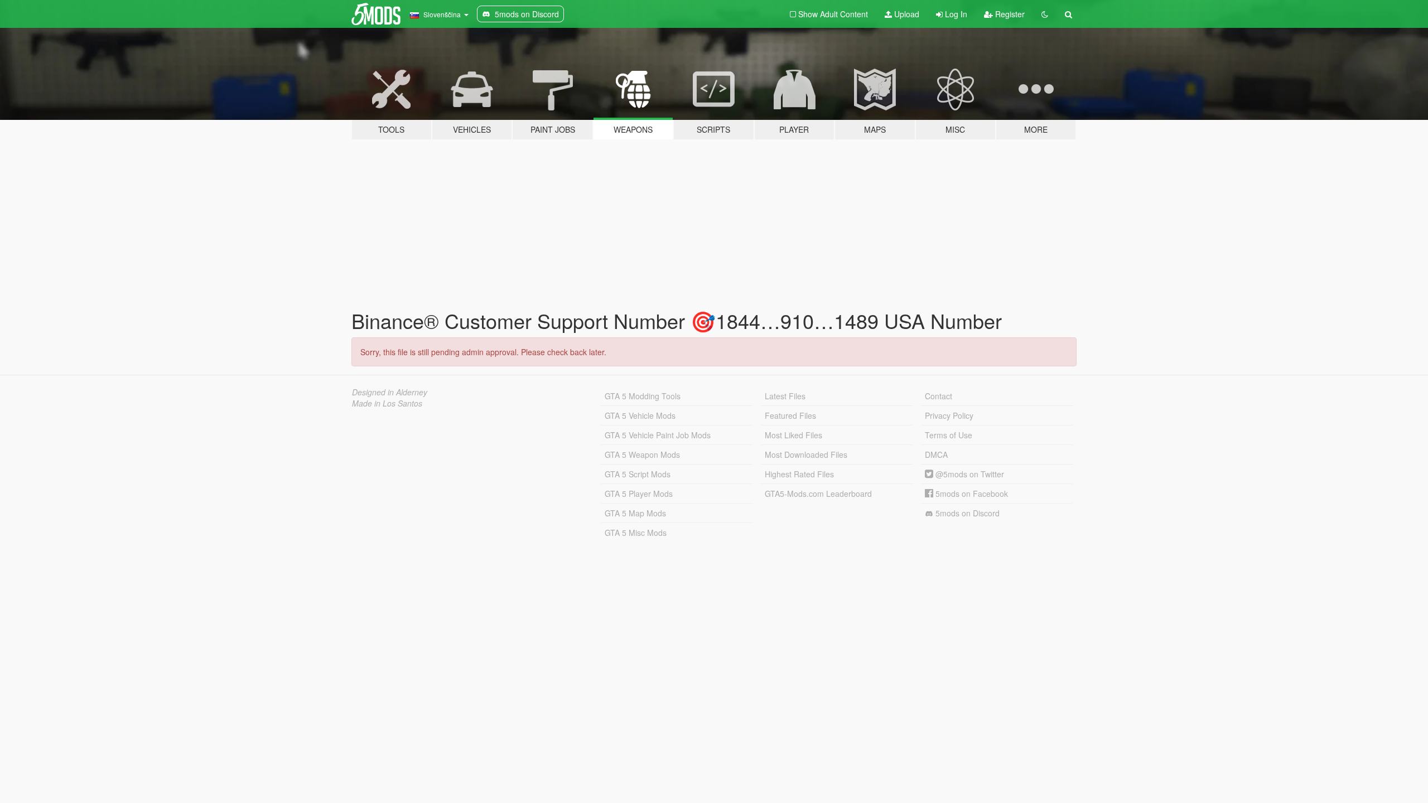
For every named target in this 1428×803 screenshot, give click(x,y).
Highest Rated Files (799, 474)
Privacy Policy (949, 415)
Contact (938, 396)
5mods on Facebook (970, 493)
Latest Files (785, 396)
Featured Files (790, 415)
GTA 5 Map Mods (635, 513)
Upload (905, 14)
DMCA (936, 454)
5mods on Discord (966, 513)
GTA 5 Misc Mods (636, 532)
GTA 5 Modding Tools (643, 396)
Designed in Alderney (389, 392)
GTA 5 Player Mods (639, 493)
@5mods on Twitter (968, 474)
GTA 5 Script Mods (637, 474)
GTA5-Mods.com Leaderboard (818, 493)
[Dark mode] (1044, 14)
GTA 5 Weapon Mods (642, 454)
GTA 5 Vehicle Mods (640, 415)
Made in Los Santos (387, 403)
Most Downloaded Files (806, 454)
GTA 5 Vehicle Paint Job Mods (658, 435)
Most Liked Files (793, 435)
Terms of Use (948, 435)
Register (1009, 14)
